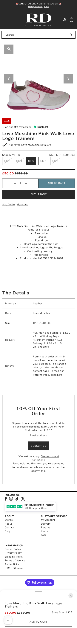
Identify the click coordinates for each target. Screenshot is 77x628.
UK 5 (31, 161)
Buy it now (38, 194)
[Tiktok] (17, 499)
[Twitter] (23, 499)
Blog (7, 531)
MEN (30, 6)
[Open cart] (71, 19)
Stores (9, 519)
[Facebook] (6, 499)
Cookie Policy (13, 549)
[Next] (68, 78)
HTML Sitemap (14, 568)
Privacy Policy (13, 552)
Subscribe (38, 445)
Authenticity (12, 564)
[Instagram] (11, 499)
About (8, 523)
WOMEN (38, 6)
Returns (45, 527)
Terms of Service (15, 560)
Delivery (46, 523)
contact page (41, 371)
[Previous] (8, 78)
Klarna (45, 531)
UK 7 (55, 161)
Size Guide (8, 204)
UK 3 (7, 161)
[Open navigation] (6, 19)
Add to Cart (56, 183)
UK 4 (19, 161)
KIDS (46, 6)
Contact (9, 527)
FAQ (43, 535)
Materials (22, 204)
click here (56, 374)
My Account (48, 519)
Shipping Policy (14, 556)
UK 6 (43, 161)
